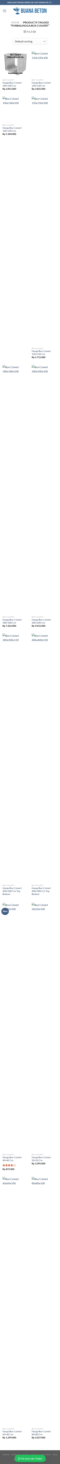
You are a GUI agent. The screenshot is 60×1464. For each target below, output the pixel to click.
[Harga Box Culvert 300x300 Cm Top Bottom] (15, 758)
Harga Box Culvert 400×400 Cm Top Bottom (41, 891)
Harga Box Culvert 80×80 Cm (41, 1433)
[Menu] (4, 11)
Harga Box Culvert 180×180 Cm (12, 621)
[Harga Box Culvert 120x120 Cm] (45, 64)
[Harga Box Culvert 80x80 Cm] (45, 1301)
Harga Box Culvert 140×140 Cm (12, 129)
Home (15, 22)
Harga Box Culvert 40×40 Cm (12, 1159)
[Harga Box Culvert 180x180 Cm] (15, 489)
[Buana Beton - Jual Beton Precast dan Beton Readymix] (30, 10)
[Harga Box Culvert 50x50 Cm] (45, 1027)
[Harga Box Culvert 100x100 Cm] (15, 64)
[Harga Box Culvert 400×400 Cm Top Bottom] (45, 758)
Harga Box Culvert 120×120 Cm (41, 84)
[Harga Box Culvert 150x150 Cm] (45, 221)
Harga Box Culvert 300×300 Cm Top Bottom (12, 891)
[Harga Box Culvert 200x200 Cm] (45, 489)
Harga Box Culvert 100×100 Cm (12, 84)
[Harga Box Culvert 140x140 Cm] (15, 109)
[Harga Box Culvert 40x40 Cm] (15, 1027)
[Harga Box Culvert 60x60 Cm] (15, 1301)
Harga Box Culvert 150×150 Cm (41, 352)
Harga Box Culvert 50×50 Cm (41, 1159)
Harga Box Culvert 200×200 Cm (41, 621)
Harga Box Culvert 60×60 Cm (12, 1433)
